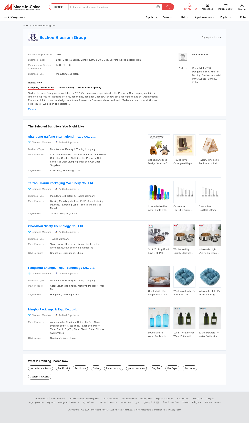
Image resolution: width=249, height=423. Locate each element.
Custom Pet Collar (39, 376)
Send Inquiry (159, 161)
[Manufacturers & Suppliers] (21, 6)
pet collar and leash (40, 368)
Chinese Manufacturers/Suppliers (84, 398)
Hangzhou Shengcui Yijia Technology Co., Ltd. (61, 267)
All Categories (15, 17)
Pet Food (63, 368)
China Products (58, 398)
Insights (210, 398)
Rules (243, 17)
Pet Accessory (113, 368)
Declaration (159, 409)
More (32, 109)
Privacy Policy (174, 409)
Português (63, 402)
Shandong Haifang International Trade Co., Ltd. (62, 136)
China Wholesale (110, 398)
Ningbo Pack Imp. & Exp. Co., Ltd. (52, 309)
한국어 (147, 402)
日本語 (156, 402)
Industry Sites (146, 398)
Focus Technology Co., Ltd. (102, 409)
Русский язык (89, 402)
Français (75, 402)
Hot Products (41, 398)
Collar (96, 368)
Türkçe (185, 402)
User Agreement (143, 409)
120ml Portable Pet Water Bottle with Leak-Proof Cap (183, 336)
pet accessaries (136, 368)
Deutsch (113, 402)
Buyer (166, 17)
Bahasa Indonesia (213, 402)
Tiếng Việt (196, 402)
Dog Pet (156, 368)
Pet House (80, 368)
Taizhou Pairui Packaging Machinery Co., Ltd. (61, 183)
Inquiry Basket (211, 37)
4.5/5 (39, 82)
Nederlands (125, 402)
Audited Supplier (69, 142)
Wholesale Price (129, 398)
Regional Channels (164, 398)
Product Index (183, 398)
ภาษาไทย (174, 402)
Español (51, 402)
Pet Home (189, 368)
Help (183, 17)
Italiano (102, 402)
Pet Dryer (172, 368)
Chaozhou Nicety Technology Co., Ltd (55, 226)
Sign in (242, 9)
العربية (137, 402)
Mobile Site (198, 398)
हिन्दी (165, 402)
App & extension (203, 17)
